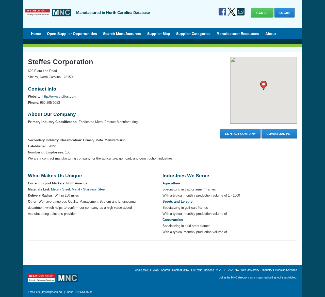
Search (165, 269)
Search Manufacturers (122, 33)
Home (36, 33)
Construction (172, 220)
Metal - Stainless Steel (88, 189)
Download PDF (279, 134)
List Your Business (202, 269)
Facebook (222, 12)
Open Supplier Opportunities (72, 33)
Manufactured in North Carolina (48, 16)
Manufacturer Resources (238, 33)
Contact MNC (180, 269)
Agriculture (171, 183)
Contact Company (240, 134)
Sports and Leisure (177, 201)
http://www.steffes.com (59, 96)
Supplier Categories (193, 33)
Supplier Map (158, 33)
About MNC (142, 269)
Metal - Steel (60, 189)
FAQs (155, 269)
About (270, 33)
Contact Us (241, 12)
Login (284, 13)
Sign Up (262, 13)
